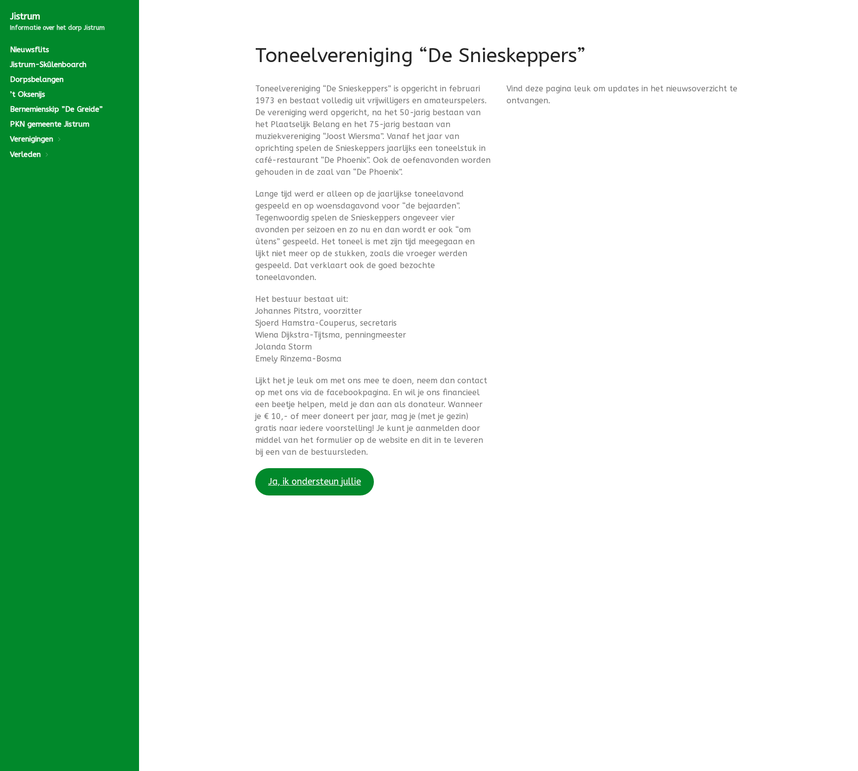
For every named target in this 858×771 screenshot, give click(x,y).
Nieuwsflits (29, 49)
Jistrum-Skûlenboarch (48, 64)
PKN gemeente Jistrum (49, 124)
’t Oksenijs (27, 94)
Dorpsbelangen (37, 79)
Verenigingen (31, 139)
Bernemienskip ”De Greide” (56, 109)
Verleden (25, 154)
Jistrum (25, 16)
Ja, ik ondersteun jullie (314, 481)
